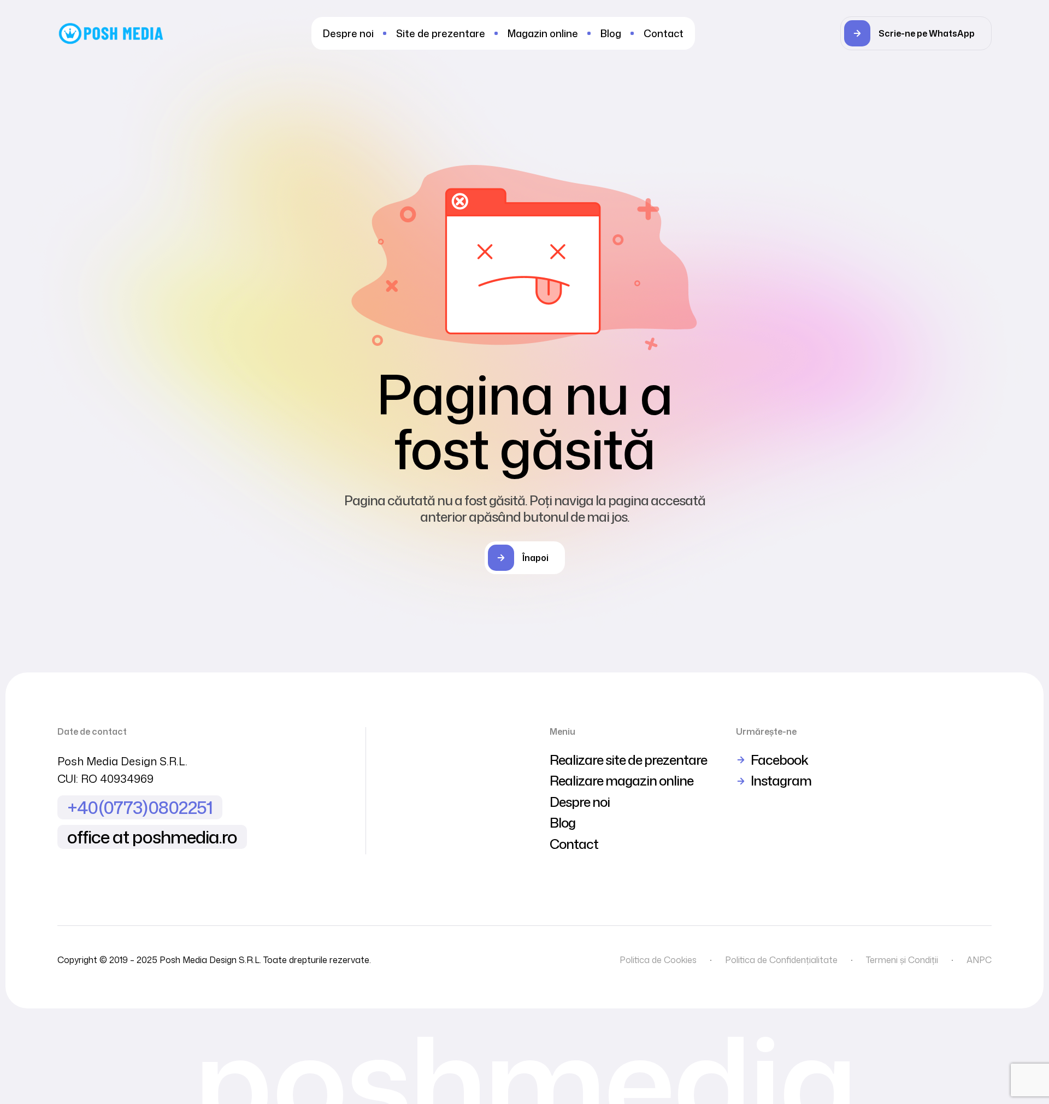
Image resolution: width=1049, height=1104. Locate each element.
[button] (916, 33)
